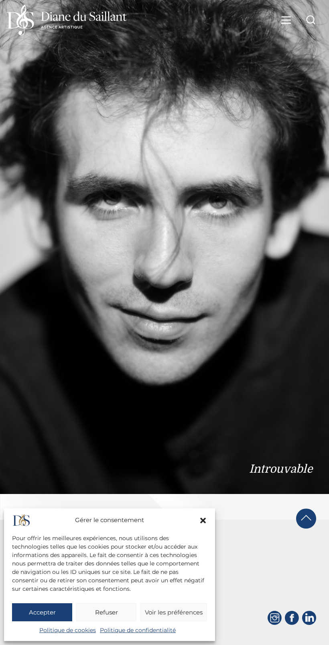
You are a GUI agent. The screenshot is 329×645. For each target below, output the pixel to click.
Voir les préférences (174, 612)
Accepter (42, 612)
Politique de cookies (67, 630)
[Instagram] (275, 618)
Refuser (106, 612)
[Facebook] (292, 618)
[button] (203, 520)
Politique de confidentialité (138, 630)
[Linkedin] (309, 618)
